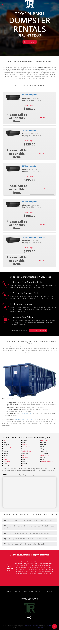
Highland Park (26, 451)
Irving (24, 455)
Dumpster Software (31, 625)
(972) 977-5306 (29, 599)
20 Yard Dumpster (29, 130)
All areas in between (47, 461)
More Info (42, 118)
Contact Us (48, 591)
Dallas (5, 457)
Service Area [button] (28, 591)
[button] (4, 569)
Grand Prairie (26, 447)
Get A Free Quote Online (38, 330)
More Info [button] (38, 591)
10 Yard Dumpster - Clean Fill (33, 237)
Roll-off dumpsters (26, 413)
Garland (24, 444)
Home (9, 591)
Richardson (44, 440)
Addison (6, 440)
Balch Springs (7, 447)
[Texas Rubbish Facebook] (29, 617)
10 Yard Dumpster (29, 95)
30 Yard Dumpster (29, 166)
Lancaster (25, 457)
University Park (45, 455)
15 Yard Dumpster (29, 202)
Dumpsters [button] (17, 591)
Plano (24, 466)
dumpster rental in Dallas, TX (24, 419)
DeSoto (6, 459)
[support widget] (54, 626)
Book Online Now (29, 42)
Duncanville (7, 461)
